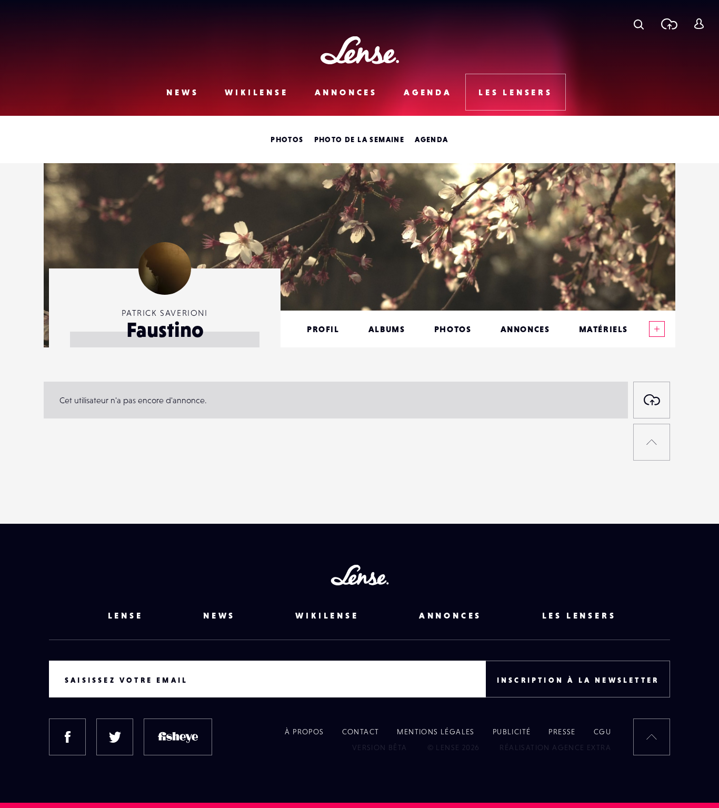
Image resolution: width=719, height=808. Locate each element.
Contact (361, 731)
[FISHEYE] (178, 737)
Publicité (512, 731)
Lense (125, 615)
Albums (386, 329)
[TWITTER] (114, 737)
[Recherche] (639, 23)
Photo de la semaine (359, 139)
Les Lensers (515, 92)
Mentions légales (435, 731)
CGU (602, 731)
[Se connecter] (699, 23)
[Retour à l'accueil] (360, 50)
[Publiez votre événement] (651, 400)
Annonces (346, 92)
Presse (561, 731)
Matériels (603, 329)
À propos (304, 731)
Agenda (428, 92)
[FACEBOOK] (67, 737)
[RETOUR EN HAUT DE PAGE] (651, 442)
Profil (323, 329)
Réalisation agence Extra (555, 747)
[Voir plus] (656, 329)
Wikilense (256, 92)
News (182, 92)
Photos (287, 139)
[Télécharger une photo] (669, 23)
